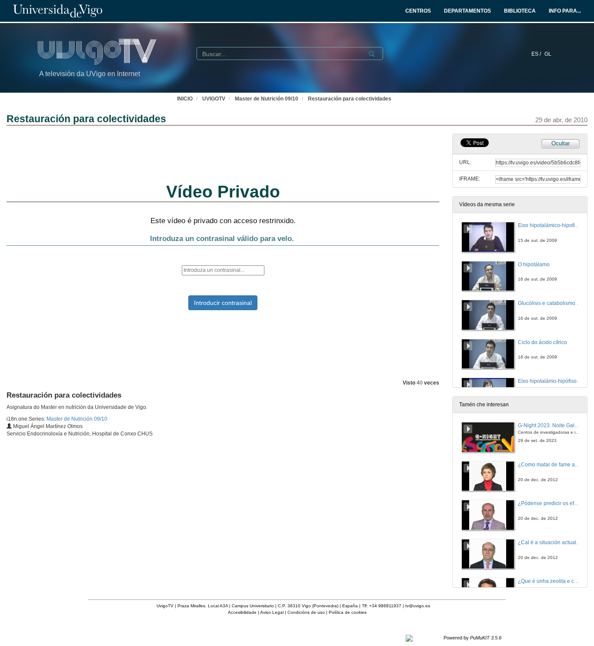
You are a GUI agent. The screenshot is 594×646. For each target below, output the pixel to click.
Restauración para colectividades (349, 99)
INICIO (185, 99)
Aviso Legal (272, 612)
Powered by (472, 637)
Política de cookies (348, 612)
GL (547, 54)
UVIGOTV (213, 99)
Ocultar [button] (560, 143)
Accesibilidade (242, 612)
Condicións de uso (306, 612)
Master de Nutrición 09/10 (266, 99)
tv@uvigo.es (417, 605)
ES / (536, 54)
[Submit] (371, 54)
